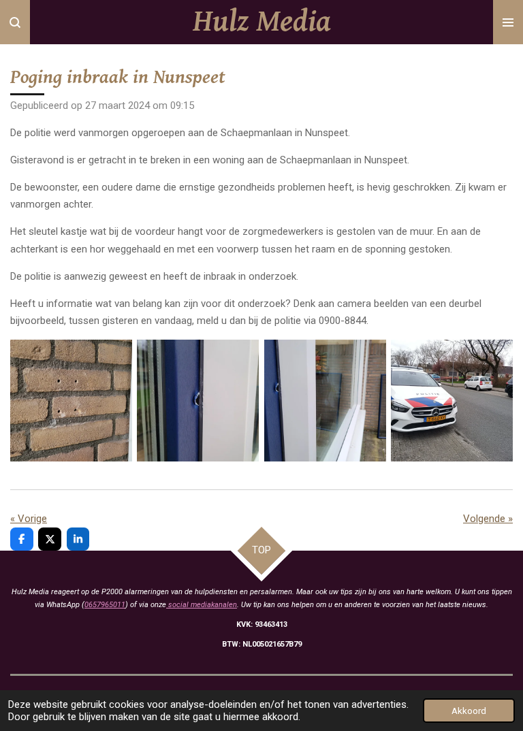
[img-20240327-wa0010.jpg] (198, 400)
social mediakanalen (201, 604)
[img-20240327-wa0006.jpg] (325, 400)
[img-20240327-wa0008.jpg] (70, 400)
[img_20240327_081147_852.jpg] (451, 400)
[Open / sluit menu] (508, 22)
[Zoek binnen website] (15, 22)
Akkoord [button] (468, 710)
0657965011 (104, 604)
